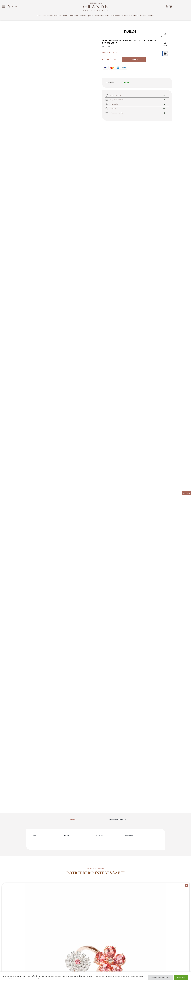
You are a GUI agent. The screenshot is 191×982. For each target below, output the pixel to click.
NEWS (107, 16)
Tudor (65, 16)
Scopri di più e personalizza (160, 977)
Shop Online (74, 16)
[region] (95, 977)
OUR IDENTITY (115, 16)
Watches (83, 16)
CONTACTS (151, 16)
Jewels (90, 16)
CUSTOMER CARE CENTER (130, 16)
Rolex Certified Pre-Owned (52, 16)
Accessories (99, 16)
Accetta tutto (181, 977)
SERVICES (143, 16)
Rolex (39, 16)
